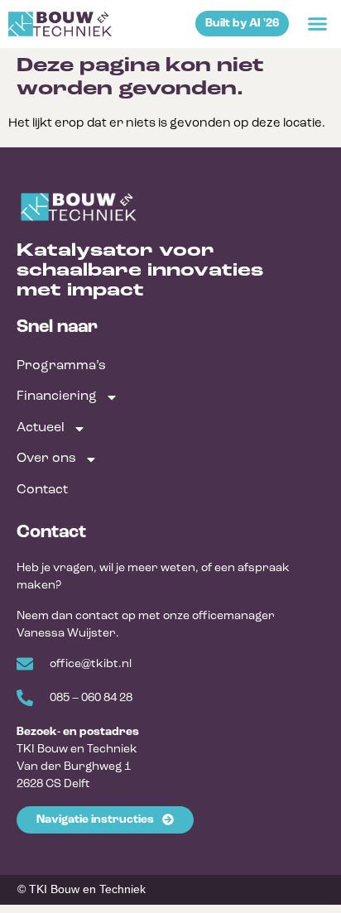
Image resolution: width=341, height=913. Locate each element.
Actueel (41, 428)
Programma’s (61, 365)
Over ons (46, 458)
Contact (42, 490)
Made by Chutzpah (271, 890)
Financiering (57, 396)
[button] (317, 24)
